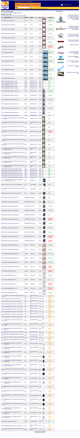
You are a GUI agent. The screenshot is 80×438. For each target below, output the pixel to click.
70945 (2, 347)
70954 (2, 391)
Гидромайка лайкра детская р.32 (11, 95)
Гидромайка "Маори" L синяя (10, 84)
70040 (2, 29)
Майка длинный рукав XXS (10, 46)
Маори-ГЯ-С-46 (33, 83)
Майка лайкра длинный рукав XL (11, 240)
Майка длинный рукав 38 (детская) (12, 115)
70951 (2, 382)
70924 (2, 365)
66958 (2, 223)
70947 (2, 352)
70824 (2, 172)
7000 (40, 303)
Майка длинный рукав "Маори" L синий (12, 172)
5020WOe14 (33, 180)
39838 (2, 184)
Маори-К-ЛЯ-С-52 (34, 144)
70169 (2, 108)
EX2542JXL (32, 223)
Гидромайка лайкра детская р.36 (11, 103)
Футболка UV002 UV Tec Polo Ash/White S (13, 184)
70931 (2, 404)
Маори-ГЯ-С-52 (33, 87)
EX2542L (32, 227)
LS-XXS (32, 46)
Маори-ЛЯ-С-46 (33, 170)
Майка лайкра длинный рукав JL (11, 197)
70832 (2, 166)
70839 (2, 144)
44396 (2, 193)
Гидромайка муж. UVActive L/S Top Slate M (13, 303)
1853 (3, 12)
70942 (2, 311)
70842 (2, 84)
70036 (2, 65)
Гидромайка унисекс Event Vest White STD (13, 425)
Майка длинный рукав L (9, 20)
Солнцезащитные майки (20, 15)
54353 (2, 201)
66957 (2, 219)
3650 (40, 115)
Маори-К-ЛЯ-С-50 (34, 140)
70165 (2, 95)
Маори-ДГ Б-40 (33, 112)
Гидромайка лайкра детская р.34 (11, 99)
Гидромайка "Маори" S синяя (10, 81)
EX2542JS (32, 219)
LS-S (31, 29)
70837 (2, 135)
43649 (2, 188)
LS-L (31, 20)
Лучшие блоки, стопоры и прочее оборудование (73, 40)
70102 (2, 275)
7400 (40, 365)
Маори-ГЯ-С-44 (33, 81)
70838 (2, 140)
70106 (2, 262)
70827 (2, 177)
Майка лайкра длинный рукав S (11, 206)
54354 (2, 197)
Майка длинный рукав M (9, 24)
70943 (2, 309)
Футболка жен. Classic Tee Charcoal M (12, 298)
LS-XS (31, 37)
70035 (2, 52)
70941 (2, 306)
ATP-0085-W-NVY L (34, 335)
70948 (2, 373)
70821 (2, 49)
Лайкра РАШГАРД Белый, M (10, 275)
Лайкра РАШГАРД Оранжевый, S (11, 253)
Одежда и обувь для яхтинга (7, 15)
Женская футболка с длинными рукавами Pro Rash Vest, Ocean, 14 (13, 180)
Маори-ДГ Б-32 (33, 95)
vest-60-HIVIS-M (33, 421)
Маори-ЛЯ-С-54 (33, 177)
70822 (2, 169)
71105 (2, 340)
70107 (2, 249)
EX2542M (32, 232)
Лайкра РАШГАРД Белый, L (10, 271)
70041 (2, 24)
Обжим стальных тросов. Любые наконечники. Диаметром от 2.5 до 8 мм (73, 35)
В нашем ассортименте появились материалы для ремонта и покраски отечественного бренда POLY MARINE (73, 17)
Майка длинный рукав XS (9, 37)
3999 (40, 90)
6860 (40, 193)
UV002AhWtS (33, 184)
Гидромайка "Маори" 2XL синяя (11, 87)
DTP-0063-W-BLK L (34, 395)
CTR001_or (32, 245)
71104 (2, 337)
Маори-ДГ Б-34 (33, 99)
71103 (2, 335)
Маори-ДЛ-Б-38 (33, 115)
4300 (40, 206)
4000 (40, 112)
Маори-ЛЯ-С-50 (33, 174)
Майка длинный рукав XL (9, 33)
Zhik (25, 303)
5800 (40, 52)
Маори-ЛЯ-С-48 (33, 172)
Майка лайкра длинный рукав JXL (11, 223)
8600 (40, 332)
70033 (2, 61)
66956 (2, 214)
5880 (40, 227)
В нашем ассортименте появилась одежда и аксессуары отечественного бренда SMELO (72, 28)
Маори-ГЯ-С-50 (33, 86)
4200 (40, 421)
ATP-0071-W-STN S (34, 316)
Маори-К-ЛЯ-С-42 (34, 118)
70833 (2, 118)
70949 (2, 369)
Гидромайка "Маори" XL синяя (11, 86)
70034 (2, 56)
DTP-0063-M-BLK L (34, 369)
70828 (2, 148)
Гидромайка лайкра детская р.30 (11, 90)
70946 (2, 343)
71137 (2, 301)
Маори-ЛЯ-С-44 (33, 169)
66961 (2, 236)
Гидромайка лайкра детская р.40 (11, 112)
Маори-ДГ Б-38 (33, 108)
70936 (2, 412)
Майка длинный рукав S (9, 29)
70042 (2, 20)
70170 (2, 112)
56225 (2, 180)
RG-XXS (32, 78)
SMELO (16, 12)
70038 (2, 46)
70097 (2, 253)
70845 (2, 115)
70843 (2, 86)
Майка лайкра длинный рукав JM (11, 214)
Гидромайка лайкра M (9, 56)
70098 (2, 245)
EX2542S (32, 236)
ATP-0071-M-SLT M (34, 303)
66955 (2, 210)
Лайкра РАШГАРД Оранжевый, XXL (12, 266)
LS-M (31, 24)
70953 (2, 386)
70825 (2, 174)
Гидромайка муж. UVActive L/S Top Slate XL (13, 306)
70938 (2, 324)
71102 (2, 332)
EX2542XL (32, 240)
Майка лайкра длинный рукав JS (11, 201)
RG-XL (31, 65)
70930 (2, 399)
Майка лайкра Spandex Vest (10, 421)
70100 (2, 288)
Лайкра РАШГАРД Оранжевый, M (11, 249)
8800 (40, 369)
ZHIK (20, 12)
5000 (40, 210)
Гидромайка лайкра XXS (9, 78)
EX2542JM (32, 214)
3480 (40, 197)
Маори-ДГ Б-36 (33, 103)
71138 (2, 298)
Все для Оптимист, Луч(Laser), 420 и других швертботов (73, 52)
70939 (2, 328)
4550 (40, 20)
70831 (2, 161)
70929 (2, 395)
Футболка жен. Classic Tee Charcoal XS (12, 301)
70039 (2, 37)
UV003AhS (32, 193)
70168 (2, 103)
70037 (2, 74)
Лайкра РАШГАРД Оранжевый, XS (11, 262)
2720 (40, 298)
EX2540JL (32, 197)
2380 (40, 296)
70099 (2, 258)
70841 (2, 83)
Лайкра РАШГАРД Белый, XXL (11, 292)
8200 (40, 320)
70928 (2, 356)
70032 (2, 69)
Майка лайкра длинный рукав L (11, 227)
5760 (40, 188)
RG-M (31, 56)
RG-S (31, 61)
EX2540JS (32, 201)
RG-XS (31, 69)
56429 (2, 421)
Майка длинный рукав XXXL (10, 49)
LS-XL (31, 33)
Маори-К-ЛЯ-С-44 (34, 127)
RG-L (31, 52)
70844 (2, 87)
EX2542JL (32, 210)
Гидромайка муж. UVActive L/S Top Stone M (13, 309)
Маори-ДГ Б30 (33, 90)
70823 (2, 170)
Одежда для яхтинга (74, 44)
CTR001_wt (32, 271)
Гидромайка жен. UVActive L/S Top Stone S (13, 316)
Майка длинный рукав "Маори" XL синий (13, 174)
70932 (2, 408)
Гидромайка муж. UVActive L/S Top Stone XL (13, 311)
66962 (2, 240)
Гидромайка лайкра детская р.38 (11, 108)
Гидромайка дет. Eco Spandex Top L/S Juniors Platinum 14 (12, 365)
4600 (40, 180)
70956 (2, 429)
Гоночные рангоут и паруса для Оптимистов (73, 61)
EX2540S (32, 206)
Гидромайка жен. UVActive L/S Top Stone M (13, 314)
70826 (2, 175)
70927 (2, 360)
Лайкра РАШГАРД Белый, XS (10, 288)
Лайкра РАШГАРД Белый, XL (10, 284)
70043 (2, 33)
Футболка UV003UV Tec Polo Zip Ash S (12, 193)
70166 (2, 90)
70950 (2, 378)
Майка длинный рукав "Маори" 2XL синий (13, 175)
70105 (2, 292)
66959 (2, 227)
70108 (2, 266)
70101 (2, 279)
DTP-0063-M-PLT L (34, 378)
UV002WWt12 (33, 188)
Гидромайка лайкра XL (9, 65)
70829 (2, 153)
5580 (40, 184)
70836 (2, 131)
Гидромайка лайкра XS (9, 69)
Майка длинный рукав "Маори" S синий (13, 169)
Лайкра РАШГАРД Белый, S (10, 279)
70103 (2, 271)
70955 (2, 425)
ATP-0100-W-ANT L (34, 356)
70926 (2, 316)
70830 (2, 157)
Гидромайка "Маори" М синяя (10, 83)
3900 (40, 245)
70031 (2, 78)
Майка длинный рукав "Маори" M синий (13, 170)
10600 (40, 343)
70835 (2, 127)
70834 (2, 122)
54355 (2, 206)
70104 (2, 284)
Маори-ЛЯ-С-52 (33, 175)
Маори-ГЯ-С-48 (33, 84)
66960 (2, 232)
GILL (6, 12)
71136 (2, 296)
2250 (40, 429)
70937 (2, 320)
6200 (40, 118)
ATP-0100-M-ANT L (34, 343)
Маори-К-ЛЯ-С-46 (34, 131)
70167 (2, 99)
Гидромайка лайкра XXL (9, 74)
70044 (2, 42)
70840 (2, 81)
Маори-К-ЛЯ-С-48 (34, 135)
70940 (2, 303)
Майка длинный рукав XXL (10, 42)
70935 (2, 417)
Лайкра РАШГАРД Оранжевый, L (11, 245)
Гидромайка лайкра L (9, 52)
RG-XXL (32, 74)
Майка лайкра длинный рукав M (11, 232)
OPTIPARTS (11, 12)
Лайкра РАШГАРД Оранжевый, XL (11, 258)
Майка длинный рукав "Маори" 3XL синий (13, 177)
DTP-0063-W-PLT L (34, 412)
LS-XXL (31, 42)
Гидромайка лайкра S (9, 61)
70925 (2, 314)
